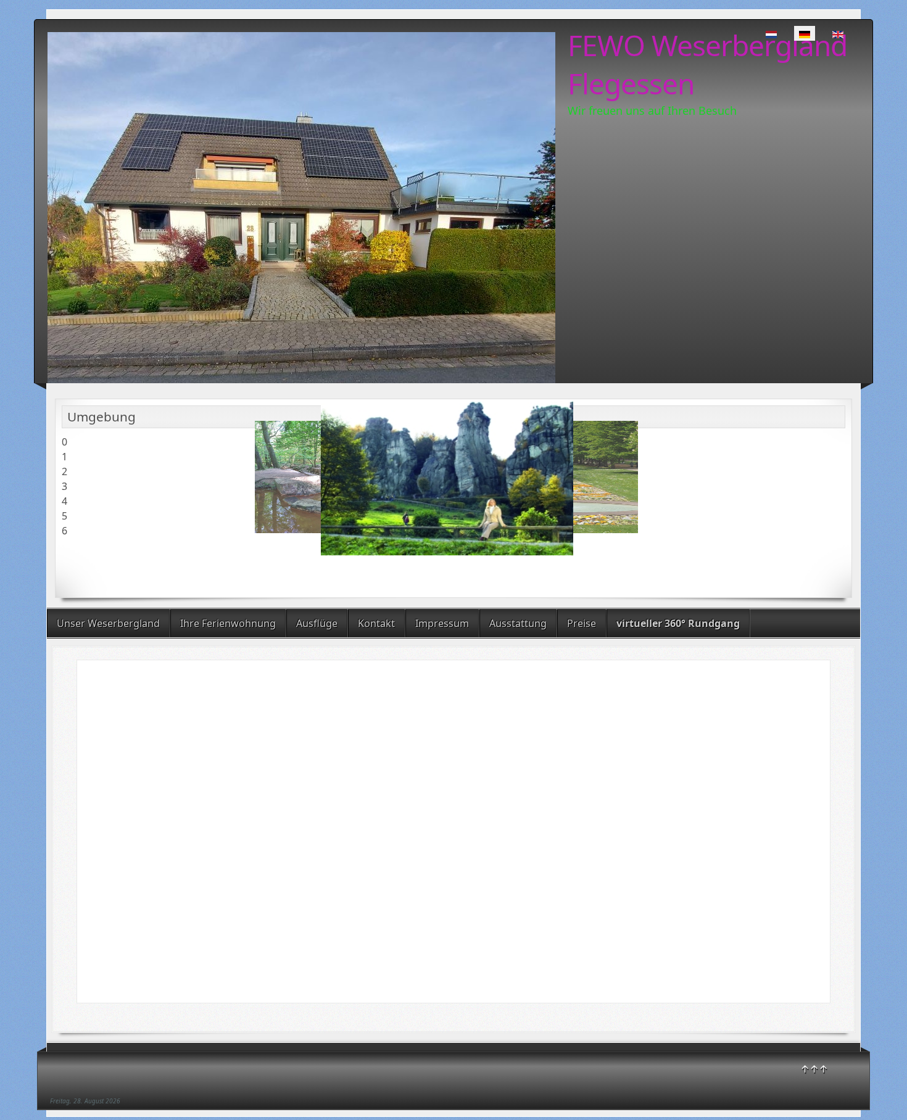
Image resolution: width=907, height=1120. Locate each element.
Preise (581, 623)
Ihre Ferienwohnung (228, 623)
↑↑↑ (814, 1069)
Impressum (442, 623)
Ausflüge (317, 623)
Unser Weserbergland (108, 623)
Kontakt (376, 623)
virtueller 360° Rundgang (678, 623)
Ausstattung (518, 623)
